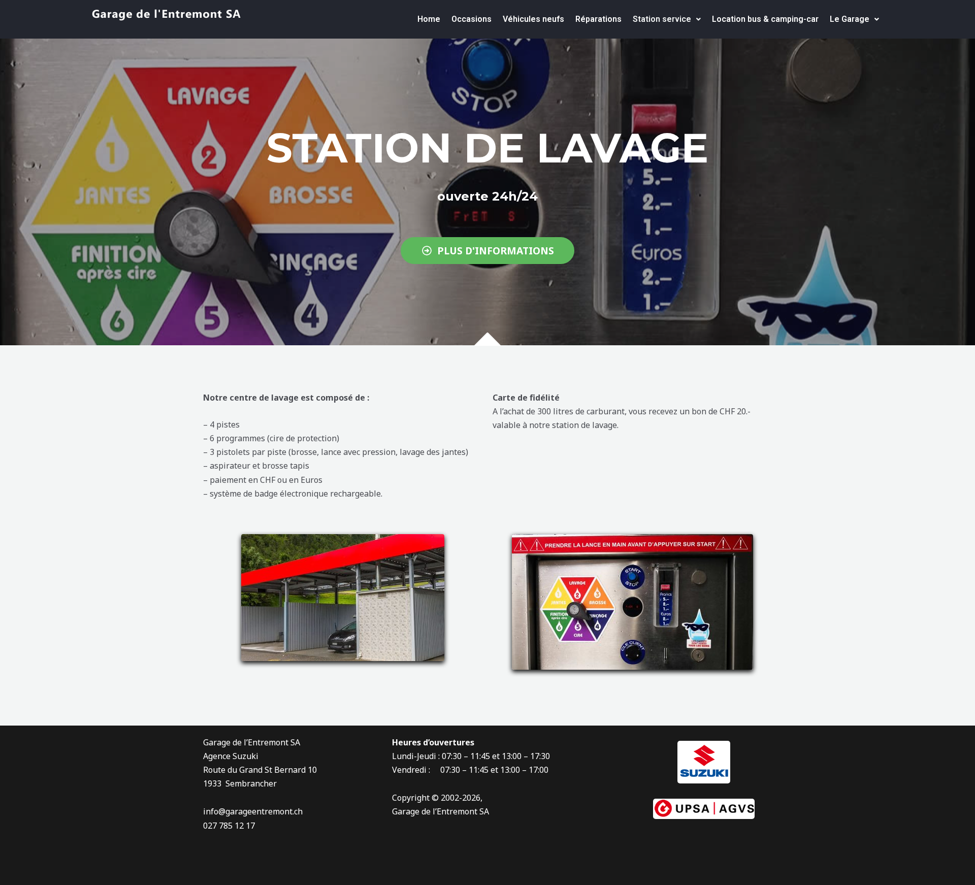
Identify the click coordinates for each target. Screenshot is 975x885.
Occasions (471, 19)
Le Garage (849, 19)
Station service (662, 19)
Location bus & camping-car (765, 19)
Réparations (598, 19)
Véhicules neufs (533, 19)
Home (428, 19)
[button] (666, 19)
